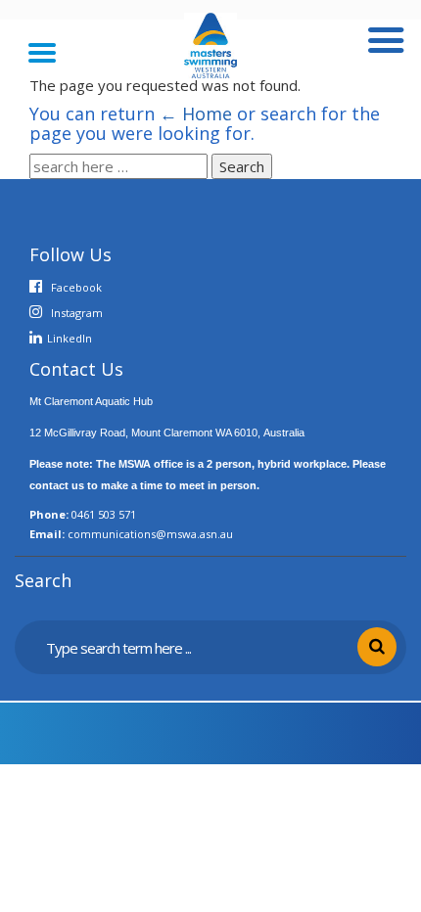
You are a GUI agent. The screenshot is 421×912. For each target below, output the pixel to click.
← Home (196, 113)
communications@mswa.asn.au (150, 533)
